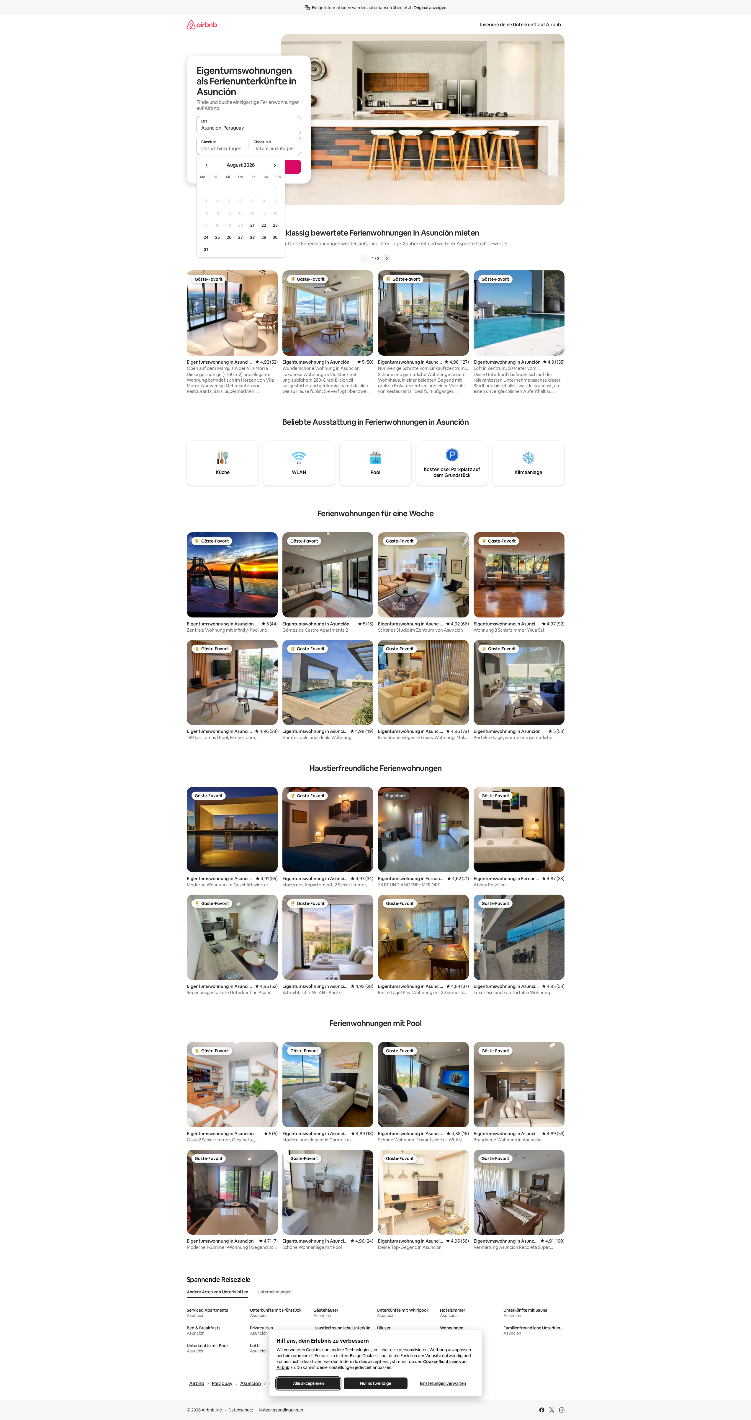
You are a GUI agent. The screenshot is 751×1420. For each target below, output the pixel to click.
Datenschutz (240, 1410)
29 (263, 237)
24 (206, 237)
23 (275, 225)
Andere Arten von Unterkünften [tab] (217, 1292)
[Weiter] (386, 258)
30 (275, 237)
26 (229, 237)
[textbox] (222, 148)
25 (217, 237)
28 (252, 237)
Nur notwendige (375, 1383)
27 (240, 237)
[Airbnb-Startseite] (202, 24)
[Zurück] (364, 258)
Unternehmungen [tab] (275, 1292)
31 (206, 249)
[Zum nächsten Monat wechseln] (274, 165)
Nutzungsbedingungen (281, 1410)
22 (263, 225)
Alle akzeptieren (308, 1383)
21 (252, 225)
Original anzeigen (429, 7)
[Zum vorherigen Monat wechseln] (207, 165)
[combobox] (248, 127)
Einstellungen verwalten (443, 1383)
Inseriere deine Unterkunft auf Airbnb (520, 25)
